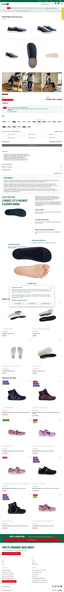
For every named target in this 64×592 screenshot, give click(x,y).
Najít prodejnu (6, 586)
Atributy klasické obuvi (37, 572)
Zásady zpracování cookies (8, 578)
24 (35, 328)
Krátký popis (5, 151)
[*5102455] (47, 508)
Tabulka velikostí (5, 141)
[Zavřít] (51, 288)
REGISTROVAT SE (32, 540)
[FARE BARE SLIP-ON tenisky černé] (4, 126)
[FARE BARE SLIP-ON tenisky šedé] (9, 126)
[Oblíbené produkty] (55, 4)
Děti (6, 11)
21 (7, 366)
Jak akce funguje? (13, 111)
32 (5, 328)
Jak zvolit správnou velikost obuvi (39, 570)
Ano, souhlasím (18, 303)
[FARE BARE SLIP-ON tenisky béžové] (14, 126)
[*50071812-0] (17, 353)
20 (5, 366)
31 (3, 328)
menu (62, 4)
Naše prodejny (35, 564)
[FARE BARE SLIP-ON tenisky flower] (49, 121)
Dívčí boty (9, 11)
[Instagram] (56, 587)
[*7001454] (17, 470)
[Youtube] (61, 587)
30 (48, 328)
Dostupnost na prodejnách (55, 141)
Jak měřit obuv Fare (58, 131)
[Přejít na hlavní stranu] (5, 5)
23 (33, 328)
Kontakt (52, 1)
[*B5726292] (47, 394)
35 (11, 328)
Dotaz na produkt (57, 173)
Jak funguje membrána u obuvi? (38, 578)
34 (9, 328)
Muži (3, 562)
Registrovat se (54, 8)
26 (40, 328)
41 (40, 407)
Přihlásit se (47, 8)
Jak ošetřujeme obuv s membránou (39, 580)
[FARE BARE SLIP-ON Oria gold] (29, 121)
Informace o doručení (7, 167)
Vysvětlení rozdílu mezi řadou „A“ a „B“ (40, 582)
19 (3, 366)
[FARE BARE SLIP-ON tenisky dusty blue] (44, 121)
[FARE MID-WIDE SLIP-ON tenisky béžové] (54, 121)
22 (9, 366)
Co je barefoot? (35, 574)
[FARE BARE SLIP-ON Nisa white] (9, 121)
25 (38, 328)
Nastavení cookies (45, 303)
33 (7, 328)
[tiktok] (58, 587)
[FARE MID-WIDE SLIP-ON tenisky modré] (34, 121)
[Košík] (57, 4)
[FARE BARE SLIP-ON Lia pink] (24, 121)
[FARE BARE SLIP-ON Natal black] (14, 121)
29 (46, 328)
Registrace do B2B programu (11, 553)
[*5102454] (47, 433)
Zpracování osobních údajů (7, 576)
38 (33, 407)
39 (36, 407)
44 (46, 407)
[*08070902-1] (47, 353)
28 (44, 328)
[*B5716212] (47, 470)
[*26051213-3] (17, 315)
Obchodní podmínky (6, 570)
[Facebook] (53, 587)
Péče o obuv (34, 576)
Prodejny (40, 1)
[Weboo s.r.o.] (60, 590)
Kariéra (33, 562)
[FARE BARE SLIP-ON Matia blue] (19, 121)
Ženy (3, 560)
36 (9, 407)
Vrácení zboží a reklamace (9, 581)
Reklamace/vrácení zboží (7, 572)
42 (42, 407)
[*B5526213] (17, 508)
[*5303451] (17, 433)
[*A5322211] (17, 394)
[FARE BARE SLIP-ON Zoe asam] (4, 121)
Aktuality (46, 1)
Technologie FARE (6, 169)
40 (38, 407)
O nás (33, 560)
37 (12, 407)
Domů (3, 11)
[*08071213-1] (47, 315)
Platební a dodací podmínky (8, 574)
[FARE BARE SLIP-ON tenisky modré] (59, 121)
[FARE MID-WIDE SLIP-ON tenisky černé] (39, 121)
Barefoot (13, 11)
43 (44, 407)
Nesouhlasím (32, 303)
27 (42, 328)
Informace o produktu (7, 164)
